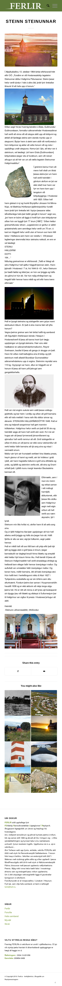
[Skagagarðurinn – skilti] (18, 780)
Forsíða (8, 912)
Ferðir (7, 908)
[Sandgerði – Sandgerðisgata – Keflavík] (18, 728)
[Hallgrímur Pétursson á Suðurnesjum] (44, 728)
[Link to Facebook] (55, 982)
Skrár (7, 923)
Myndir (8, 919)
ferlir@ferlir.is (10, 886)
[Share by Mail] (44, 671)
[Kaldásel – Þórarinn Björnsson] (44, 754)
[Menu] (53, 5)
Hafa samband (11, 916)
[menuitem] (46, 5)
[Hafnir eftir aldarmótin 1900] (18, 703)
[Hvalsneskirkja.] (31, 50)
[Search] (46, 5)
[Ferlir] (26, 5)
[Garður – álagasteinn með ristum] (44, 780)
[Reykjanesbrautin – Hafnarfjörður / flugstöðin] (18, 754)
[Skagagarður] (44, 703)
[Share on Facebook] (18, 671)
